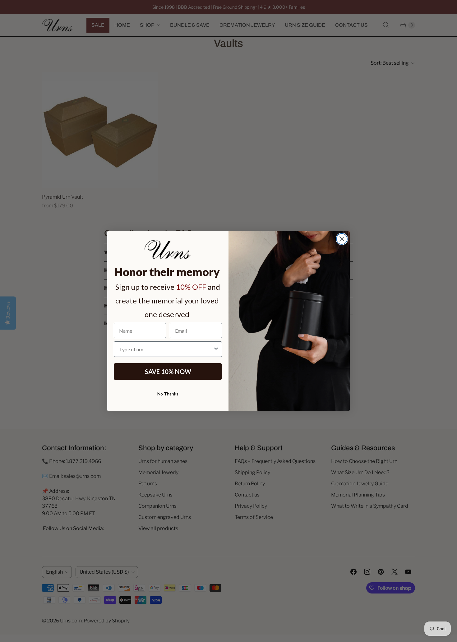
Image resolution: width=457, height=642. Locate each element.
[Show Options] (216, 349)
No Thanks (167, 393)
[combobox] (166, 349)
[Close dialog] (341, 238)
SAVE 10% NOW (168, 371)
